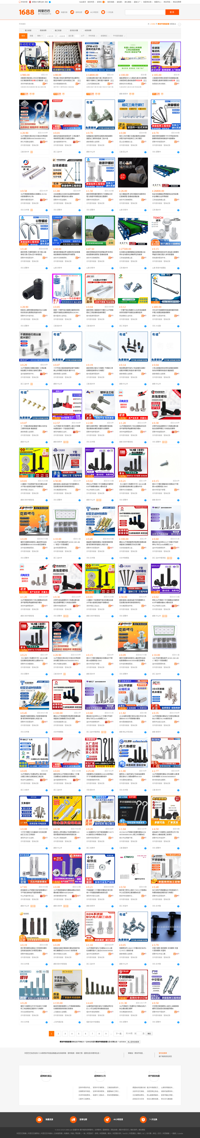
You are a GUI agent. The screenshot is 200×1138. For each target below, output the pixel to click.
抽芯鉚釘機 (42, 87)
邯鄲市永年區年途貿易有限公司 (28, 316)
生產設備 (122, 87)
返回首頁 (122, 1042)
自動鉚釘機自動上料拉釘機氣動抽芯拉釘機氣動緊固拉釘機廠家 (34, 79)
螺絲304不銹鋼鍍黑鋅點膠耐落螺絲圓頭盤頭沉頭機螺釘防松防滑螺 (132, 543)
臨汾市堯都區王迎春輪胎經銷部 (158, 1088)
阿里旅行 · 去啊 (92, 1133)
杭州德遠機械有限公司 (60, 84)
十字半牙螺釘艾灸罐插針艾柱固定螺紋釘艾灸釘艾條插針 (34, 833)
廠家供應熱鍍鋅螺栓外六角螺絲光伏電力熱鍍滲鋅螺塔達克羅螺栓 (99, 195)
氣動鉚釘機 (33, 87)
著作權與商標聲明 (86, 1130)
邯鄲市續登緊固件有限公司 (28, 200)
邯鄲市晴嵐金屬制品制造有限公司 (28, 954)
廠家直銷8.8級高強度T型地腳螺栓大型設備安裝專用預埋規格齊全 (66, 485)
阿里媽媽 (103, 1133)
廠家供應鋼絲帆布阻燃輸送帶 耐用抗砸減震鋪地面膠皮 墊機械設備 (99, 253)
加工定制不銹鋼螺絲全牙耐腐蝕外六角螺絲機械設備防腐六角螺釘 (165, 891)
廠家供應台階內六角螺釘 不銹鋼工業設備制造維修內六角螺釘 (99, 369)
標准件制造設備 (140, 1053)
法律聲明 (98, 1130)
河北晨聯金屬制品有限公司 (126, 780)
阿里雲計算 (117, 1133)
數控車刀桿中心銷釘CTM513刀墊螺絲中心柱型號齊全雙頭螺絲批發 (133, 891)
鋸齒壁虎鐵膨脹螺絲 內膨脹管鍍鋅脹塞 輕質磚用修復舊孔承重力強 (99, 543)
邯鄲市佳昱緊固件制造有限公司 (159, 896)
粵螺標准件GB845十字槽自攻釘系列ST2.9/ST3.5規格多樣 (132, 949)
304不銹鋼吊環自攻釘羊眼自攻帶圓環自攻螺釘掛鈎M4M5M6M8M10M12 (34, 137)
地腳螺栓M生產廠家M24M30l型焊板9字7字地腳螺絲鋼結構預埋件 (99, 775)
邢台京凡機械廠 (167, 1099)
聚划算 (77, 1133)
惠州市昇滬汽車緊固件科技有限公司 (159, 490)
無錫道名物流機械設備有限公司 (159, 84)
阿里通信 (132, 1133)
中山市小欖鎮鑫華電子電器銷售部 (60, 838)
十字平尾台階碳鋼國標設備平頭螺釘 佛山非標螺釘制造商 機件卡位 (66, 369)
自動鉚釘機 (25, 87)
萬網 (139, 1133)
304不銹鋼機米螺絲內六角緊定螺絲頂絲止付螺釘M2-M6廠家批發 (165, 717)
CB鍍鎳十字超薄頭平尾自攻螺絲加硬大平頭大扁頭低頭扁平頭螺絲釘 (34, 485)
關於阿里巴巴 (124, 1130)
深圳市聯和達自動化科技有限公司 (28, 84)
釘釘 (159, 1133)
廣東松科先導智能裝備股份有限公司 (126, 84)
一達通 (173, 1133)
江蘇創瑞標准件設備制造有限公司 (119, 1088)
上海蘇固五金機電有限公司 (60, 1012)
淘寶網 (66, 1133)
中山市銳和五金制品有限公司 (93, 490)
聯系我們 (133, 1130)
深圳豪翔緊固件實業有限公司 (60, 896)
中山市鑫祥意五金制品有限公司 (28, 896)
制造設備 (138, 87)
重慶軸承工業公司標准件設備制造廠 (120, 1091)
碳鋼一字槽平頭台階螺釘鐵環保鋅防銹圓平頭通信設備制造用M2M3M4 (66, 311)
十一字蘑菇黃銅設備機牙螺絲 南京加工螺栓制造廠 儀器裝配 (34, 427)
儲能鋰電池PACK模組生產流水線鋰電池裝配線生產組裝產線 (133, 79)
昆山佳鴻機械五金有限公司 (126, 142)
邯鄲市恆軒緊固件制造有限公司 (93, 432)
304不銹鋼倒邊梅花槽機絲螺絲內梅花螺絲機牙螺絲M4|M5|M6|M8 (66, 891)
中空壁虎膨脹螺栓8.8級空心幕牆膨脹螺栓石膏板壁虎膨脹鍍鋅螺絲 (165, 1007)
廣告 (46, 81)
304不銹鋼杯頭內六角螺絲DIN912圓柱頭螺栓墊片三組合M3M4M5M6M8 (99, 949)
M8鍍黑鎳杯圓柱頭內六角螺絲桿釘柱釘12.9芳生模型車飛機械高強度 (99, 1007)
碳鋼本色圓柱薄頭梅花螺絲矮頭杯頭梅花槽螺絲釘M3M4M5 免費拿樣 (66, 949)
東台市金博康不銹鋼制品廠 (126, 838)
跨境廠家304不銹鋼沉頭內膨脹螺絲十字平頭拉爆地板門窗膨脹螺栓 (34, 891)
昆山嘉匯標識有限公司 (155, 1095)
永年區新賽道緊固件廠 (28, 548)
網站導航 (142, 1130)
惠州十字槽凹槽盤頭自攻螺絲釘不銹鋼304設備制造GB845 (165, 485)
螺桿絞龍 (63, 87)
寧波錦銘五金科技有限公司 (126, 316)
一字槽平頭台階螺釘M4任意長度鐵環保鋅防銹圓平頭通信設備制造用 (132, 311)
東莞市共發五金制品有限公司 (93, 896)
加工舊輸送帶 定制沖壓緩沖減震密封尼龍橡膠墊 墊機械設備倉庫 (132, 195)
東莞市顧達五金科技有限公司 (60, 432)
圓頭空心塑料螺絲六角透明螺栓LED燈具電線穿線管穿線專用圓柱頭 (66, 833)
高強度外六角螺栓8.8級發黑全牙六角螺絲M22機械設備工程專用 (165, 833)
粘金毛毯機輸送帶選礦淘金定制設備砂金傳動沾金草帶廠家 (165, 195)
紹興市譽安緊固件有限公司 (93, 838)
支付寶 (148, 1133)
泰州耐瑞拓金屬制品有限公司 (159, 780)
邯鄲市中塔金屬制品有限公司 (60, 200)
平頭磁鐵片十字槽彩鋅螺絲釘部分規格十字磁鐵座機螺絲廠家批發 (99, 891)
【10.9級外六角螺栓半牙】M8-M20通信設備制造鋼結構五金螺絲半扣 (132, 485)
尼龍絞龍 (70, 87)
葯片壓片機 (109, 87)
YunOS (125, 1133)
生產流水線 (130, 87)
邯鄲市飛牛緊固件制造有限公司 (159, 1012)
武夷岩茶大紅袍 (138, 1099)
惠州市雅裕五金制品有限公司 (60, 954)
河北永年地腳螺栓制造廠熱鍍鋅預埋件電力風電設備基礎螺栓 (165, 311)
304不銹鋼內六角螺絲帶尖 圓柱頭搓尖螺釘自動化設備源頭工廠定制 (33, 775)
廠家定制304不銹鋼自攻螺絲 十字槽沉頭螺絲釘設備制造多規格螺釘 (66, 775)
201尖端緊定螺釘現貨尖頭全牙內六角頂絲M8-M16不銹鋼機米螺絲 (132, 717)
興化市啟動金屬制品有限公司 (28, 142)
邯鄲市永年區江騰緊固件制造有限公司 (159, 954)
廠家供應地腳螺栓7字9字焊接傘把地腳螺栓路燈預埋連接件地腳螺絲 (165, 137)
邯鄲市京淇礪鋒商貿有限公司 (126, 490)
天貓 (72, 1133)
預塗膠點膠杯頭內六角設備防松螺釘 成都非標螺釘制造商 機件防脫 (132, 369)
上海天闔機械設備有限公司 (93, 84)
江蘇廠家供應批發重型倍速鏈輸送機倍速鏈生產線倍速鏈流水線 (165, 79)
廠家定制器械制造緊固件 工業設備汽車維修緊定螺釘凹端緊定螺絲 (66, 137)
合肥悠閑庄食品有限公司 (156, 1091)
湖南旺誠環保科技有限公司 (171, 1091)
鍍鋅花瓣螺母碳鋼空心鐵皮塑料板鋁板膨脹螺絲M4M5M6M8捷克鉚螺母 (34, 543)
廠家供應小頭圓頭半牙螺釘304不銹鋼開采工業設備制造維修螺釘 (99, 311)
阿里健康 (166, 1133)
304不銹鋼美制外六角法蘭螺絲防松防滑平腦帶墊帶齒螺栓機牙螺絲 (132, 427)
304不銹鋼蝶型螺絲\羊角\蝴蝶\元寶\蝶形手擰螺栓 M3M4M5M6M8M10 (165, 775)
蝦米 (109, 1133)
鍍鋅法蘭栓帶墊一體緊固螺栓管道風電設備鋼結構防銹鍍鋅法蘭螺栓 (99, 427)
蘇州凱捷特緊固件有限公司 (93, 316)
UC (143, 1133)
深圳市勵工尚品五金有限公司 (28, 490)
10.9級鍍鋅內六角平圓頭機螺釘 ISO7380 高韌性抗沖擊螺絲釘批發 (100, 833)
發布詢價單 (163, 1053)
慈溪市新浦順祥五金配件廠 (126, 896)
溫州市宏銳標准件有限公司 (93, 954)
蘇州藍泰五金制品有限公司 (60, 316)
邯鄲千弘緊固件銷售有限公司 (159, 316)
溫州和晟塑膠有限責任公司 (60, 548)
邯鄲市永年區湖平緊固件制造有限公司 (159, 838)
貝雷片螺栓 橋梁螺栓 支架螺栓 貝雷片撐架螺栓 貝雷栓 (165, 949)
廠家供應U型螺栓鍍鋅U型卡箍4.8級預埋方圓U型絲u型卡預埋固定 (33, 253)
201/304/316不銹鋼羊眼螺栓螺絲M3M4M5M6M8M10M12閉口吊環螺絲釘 (132, 833)
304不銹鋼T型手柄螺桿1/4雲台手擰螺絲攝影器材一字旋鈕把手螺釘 (66, 427)
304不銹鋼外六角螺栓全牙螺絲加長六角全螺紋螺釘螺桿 (132, 1007)
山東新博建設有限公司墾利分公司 (173, 1088)
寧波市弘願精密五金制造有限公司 (28, 780)
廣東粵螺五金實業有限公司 (93, 142)
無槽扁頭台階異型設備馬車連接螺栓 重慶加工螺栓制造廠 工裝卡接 (99, 137)
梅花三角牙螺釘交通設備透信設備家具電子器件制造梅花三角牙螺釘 (132, 137)
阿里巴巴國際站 (33, 1133)
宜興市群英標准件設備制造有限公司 (106, 1091)
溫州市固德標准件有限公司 (159, 548)
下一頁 (118, 1034)
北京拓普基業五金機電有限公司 (126, 548)
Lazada (180, 1133)
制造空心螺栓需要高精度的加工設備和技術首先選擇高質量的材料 (34, 311)
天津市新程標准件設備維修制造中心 (92, 1095)
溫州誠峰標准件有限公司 (60, 142)
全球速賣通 (58, 1133)
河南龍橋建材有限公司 (93, 780)
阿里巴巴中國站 (47, 1133)
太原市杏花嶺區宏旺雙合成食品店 (145, 1091)
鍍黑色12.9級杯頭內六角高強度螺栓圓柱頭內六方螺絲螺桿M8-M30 (132, 775)
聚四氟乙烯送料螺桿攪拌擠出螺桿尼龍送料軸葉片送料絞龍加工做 (66, 79)
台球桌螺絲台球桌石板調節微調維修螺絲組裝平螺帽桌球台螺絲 (66, 195)
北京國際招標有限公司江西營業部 (145, 1095)
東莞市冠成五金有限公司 (159, 722)
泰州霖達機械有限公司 (126, 722)
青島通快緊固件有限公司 (159, 258)
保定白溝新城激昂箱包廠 (156, 1099)
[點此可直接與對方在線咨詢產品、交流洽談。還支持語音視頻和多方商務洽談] (80, 152)
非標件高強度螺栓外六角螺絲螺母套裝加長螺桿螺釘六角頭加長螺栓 (165, 427)
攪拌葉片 (56, 87)
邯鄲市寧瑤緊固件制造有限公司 (159, 142)
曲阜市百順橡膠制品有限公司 (126, 200)
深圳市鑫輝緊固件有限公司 (126, 432)
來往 (154, 1133)
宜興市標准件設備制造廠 (87, 1088)
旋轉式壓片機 (91, 87)
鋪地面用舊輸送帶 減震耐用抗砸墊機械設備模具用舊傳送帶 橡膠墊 (66, 253)
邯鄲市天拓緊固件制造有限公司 (93, 548)
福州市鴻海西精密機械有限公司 (93, 1012)
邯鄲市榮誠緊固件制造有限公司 (159, 432)
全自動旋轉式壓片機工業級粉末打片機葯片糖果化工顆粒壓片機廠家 (99, 79)
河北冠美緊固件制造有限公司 (28, 1012)
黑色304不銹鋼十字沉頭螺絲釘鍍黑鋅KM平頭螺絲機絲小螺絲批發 (99, 485)
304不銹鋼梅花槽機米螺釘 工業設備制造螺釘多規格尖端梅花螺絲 (33, 369)
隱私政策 (114, 1130)
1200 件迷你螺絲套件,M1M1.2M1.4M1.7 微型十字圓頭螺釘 (66, 543)
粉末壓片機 (101, 87)
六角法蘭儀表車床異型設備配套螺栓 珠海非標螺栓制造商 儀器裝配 (165, 369)
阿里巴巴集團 (21, 1133)
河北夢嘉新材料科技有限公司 (126, 1012)
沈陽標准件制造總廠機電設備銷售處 (92, 1091)
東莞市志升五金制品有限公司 (28, 838)
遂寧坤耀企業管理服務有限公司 (172, 1095)
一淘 (83, 1133)
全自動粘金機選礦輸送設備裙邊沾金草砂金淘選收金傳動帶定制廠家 (132, 253)
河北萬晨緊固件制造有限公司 (60, 490)
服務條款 (106, 1130)
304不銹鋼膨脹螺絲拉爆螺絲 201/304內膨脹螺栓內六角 (34, 195)
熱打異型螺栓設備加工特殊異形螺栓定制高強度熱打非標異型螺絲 (34, 949)
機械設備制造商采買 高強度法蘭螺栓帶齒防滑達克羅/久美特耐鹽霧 (165, 253)
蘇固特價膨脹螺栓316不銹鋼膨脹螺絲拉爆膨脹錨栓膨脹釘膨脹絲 (66, 1007)
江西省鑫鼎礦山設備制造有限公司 (159, 200)
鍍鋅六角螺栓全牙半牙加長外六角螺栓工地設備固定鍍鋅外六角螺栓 (34, 1007)
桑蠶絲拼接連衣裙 (139, 1088)
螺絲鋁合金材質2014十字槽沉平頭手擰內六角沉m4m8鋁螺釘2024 (165, 543)
